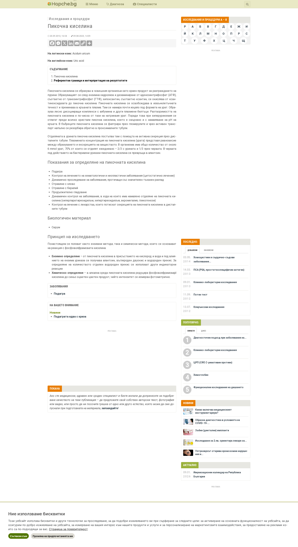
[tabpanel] (215, 284)
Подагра (59, 293)
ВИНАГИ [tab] (191, 331)
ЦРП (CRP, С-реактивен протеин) (212, 362)
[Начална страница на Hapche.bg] (62, 5)
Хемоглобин (200, 375)
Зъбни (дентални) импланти (212, 430)
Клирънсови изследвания (208, 307)
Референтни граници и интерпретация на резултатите (90, 80)
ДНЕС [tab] (203, 331)
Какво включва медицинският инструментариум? (213, 411)
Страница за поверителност (68, 529)
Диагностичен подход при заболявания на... (219, 337)
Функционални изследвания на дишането (218, 387)
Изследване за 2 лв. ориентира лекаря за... (221, 440)
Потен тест (200, 294)
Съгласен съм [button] (18, 536)
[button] (91, 4)
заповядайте (110, 408)
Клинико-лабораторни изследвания (215, 282)
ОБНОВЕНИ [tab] (208, 250)
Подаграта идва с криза (70, 316)
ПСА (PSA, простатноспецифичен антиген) (218, 269)
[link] (68, 529)
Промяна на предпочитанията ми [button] (53, 536)
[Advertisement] (112, 357)
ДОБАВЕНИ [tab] (192, 250)
